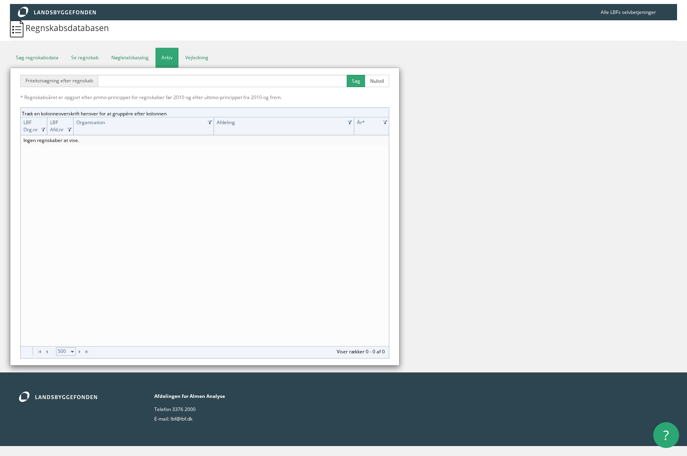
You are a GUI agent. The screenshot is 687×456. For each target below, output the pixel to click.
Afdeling (226, 122)
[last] (86, 351)
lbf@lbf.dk (181, 418)
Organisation (90, 122)
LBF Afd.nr (57, 126)
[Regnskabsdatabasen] (17, 27)
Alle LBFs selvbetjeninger (628, 12)
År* (361, 122)
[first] (39, 351)
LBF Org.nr (30, 126)
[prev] (46, 351)
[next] (79, 351)
